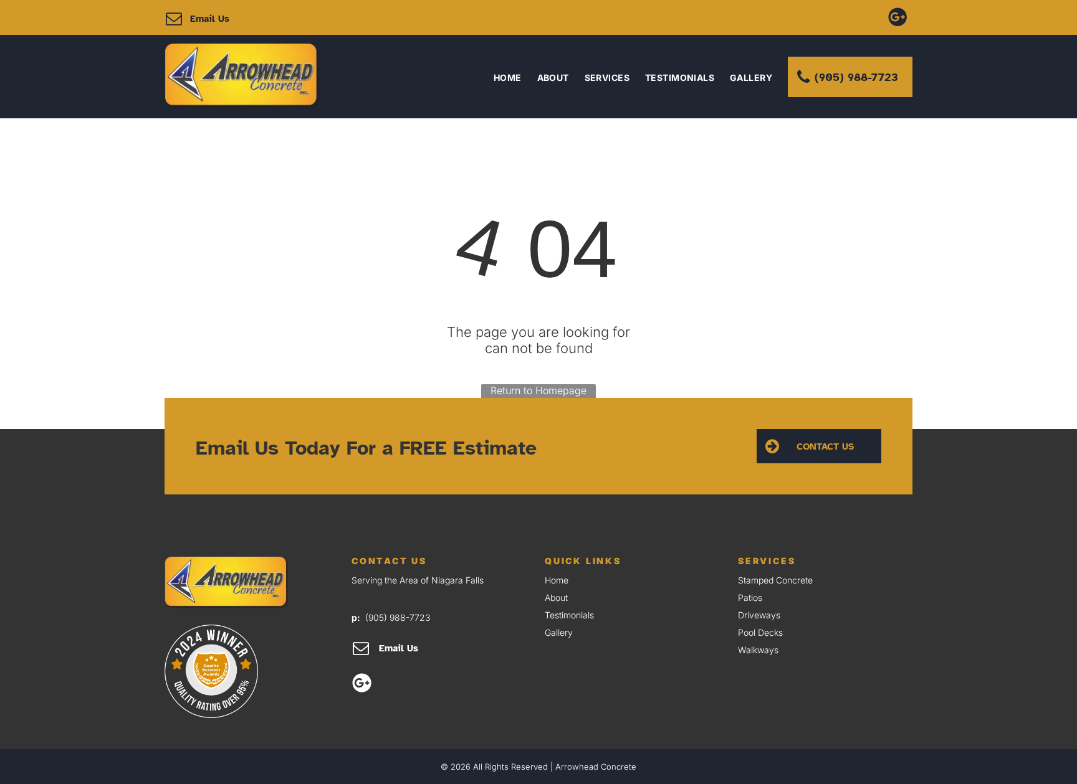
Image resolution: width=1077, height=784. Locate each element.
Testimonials (569, 615)
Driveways (759, 615)
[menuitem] (500, 77)
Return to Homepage (538, 390)
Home (556, 580)
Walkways (758, 650)
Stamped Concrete (775, 580)
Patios (750, 597)
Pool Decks (760, 632)
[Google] (897, 16)
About (556, 597)
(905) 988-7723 (397, 617)
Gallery (559, 632)
